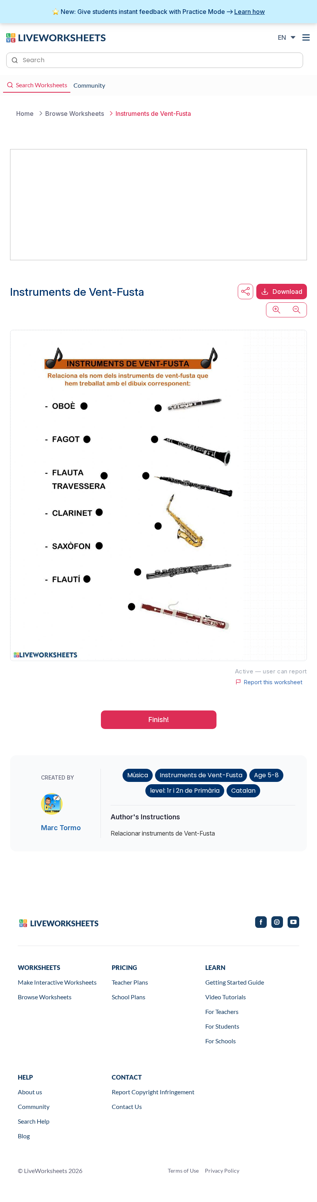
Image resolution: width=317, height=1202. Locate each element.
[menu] (306, 37)
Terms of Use (183, 1170)
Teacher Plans (130, 982)
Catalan (243, 790)
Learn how (249, 11)
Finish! (158, 719)
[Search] (15, 59)
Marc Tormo (61, 828)
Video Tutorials (225, 996)
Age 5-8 (266, 775)
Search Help (33, 1121)
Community (33, 1106)
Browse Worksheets (45, 996)
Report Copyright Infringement (153, 1091)
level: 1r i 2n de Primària (185, 790)
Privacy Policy (222, 1170)
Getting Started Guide (234, 982)
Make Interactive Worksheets (57, 982)
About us (30, 1091)
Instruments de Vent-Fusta (201, 775)
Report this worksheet (273, 682)
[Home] (56, 37)
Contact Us (127, 1106)
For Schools (220, 1040)
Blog (24, 1135)
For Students (222, 1026)
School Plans (128, 996)
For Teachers (222, 1011)
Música (137, 775)
